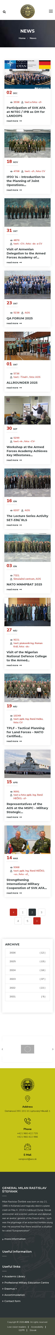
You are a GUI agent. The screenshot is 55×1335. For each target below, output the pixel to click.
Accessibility (37, 1326)
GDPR (22, 1330)
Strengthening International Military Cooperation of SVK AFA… (27, 884)
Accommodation (14, 1295)
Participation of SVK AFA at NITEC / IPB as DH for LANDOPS (26, 112)
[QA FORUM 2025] (27, 285)
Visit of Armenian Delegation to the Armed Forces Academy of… (26, 253)
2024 (27, 970)
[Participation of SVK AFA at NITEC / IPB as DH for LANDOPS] (27, 74)
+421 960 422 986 (27, 1136)
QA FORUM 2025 (20, 318)
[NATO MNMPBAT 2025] (27, 547)
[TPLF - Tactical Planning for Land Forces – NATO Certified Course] (27, 688)
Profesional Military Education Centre (26, 1282)
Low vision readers (16, 1326)
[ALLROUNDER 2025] (27, 346)
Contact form (12, 1301)
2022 (27, 987)
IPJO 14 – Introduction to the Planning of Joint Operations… (26, 181)
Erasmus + (10, 1288)
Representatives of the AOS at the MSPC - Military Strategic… (27, 808)
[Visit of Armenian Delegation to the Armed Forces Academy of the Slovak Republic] (27, 212)
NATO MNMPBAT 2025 (24, 584)
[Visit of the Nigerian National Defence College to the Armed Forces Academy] (27, 612)
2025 (27, 961)
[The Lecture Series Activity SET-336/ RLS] (27, 483)
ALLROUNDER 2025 (22, 382)
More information (15, 1239)
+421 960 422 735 (27, 1133)
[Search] (4, 12)
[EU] (27, 1049)
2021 (27, 996)
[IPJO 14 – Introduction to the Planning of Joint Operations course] (27, 143)
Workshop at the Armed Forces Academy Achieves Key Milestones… (27, 451)
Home (22, 38)
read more (12, 121)
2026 (27, 952)
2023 (27, 979)
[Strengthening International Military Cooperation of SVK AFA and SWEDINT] (27, 840)
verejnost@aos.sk (27, 1159)
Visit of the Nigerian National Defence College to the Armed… (27, 656)
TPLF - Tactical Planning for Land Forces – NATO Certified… (25, 732)
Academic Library (14, 1276)
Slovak (33, 1330)
